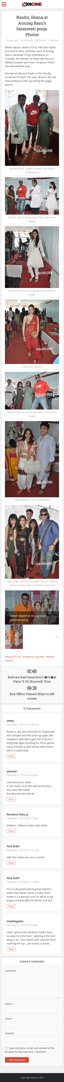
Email (9, 1018)
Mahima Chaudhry (34, 656)
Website (9, 1033)
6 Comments (27, 40)
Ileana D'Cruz (13, 656)
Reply (11, 756)
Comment (10, 970)
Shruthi (42, 40)
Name (9, 1004)
